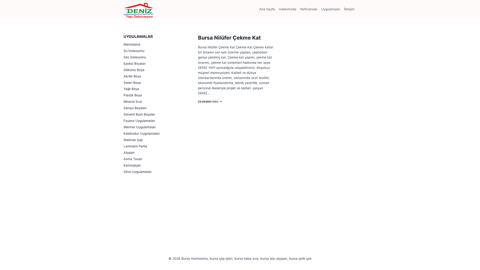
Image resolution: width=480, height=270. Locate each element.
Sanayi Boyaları (135, 108)
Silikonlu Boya (134, 70)
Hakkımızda (287, 9)
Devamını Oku (210, 101)
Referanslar (308, 9)
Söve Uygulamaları (138, 172)
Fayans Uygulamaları (139, 121)
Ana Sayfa (267, 9)
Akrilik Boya (132, 76)
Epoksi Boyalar (135, 63)
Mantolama (132, 44)
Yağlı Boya (131, 89)
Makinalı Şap (133, 140)
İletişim (349, 9)
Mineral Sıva (133, 102)
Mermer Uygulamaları (140, 127)
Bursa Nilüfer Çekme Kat (229, 37)
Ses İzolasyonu (135, 57)
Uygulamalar (330, 9)
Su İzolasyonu (134, 51)
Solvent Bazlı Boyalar (139, 114)
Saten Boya (132, 83)
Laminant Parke (135, 146)
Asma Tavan (133, 159)
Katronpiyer (132, 165)
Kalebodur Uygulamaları (142, 133)
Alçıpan (129, 152)
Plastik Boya (133, 95)
